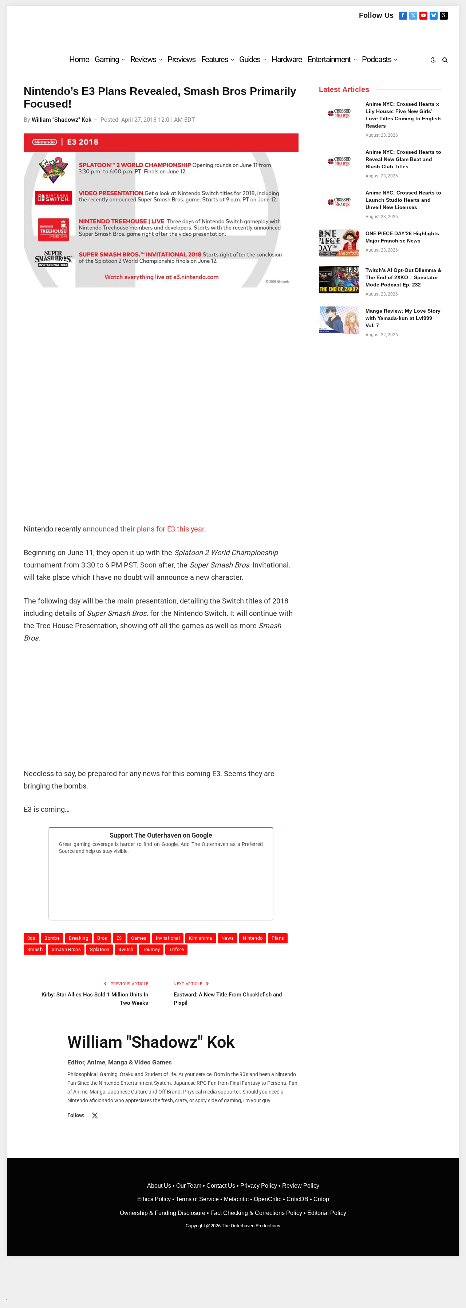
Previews (181, 59)
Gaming (107, 59)
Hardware (287, 59)
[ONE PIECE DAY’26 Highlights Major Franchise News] (339, 243)
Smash (35, 949)
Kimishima (200, 938)
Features (214, 59)
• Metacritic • (236, 1199)
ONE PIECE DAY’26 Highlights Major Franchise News (402, 237)
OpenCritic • (270, 1199)
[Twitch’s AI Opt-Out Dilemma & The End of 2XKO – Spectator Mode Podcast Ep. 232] (339, 279)
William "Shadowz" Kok (61, 119)
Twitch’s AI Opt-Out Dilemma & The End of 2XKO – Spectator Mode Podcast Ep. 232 (403, 277)
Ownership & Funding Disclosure (163, 1213)
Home (79, 59)
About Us (160, 1186)
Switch (125, 949)
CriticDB (297, 1199)
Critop (321, 1199)
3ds (31, 938)
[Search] (444, 59)
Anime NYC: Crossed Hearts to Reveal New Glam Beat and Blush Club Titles (403, 159)
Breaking (78, 938)
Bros (102, 938)
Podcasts (376, 59)
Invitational (168, 938)
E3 (119, 938)
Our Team (188, 1186)
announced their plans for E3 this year (143, 529)
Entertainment (329, 59)
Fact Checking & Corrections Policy (256, 1213)
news (227, 938)
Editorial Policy (326, 1213)
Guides (249, 59)
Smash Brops (66, 949)
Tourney (151, 949)
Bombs (52, 938)
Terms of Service (197, 1199)
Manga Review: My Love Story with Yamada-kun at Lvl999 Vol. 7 (403, 318)
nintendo (252, 938)
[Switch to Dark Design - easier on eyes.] (433, 60)
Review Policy (300, 1186)
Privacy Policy (258, 1186)
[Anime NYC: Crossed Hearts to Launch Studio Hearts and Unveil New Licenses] (339, 202)
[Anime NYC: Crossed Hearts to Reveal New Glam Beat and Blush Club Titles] (339, 161)
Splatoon (99, 949)
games (139, 938)
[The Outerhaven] (233, 34)
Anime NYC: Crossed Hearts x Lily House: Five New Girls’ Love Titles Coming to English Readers (403, 115)
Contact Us (220, 1186)
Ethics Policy (154, 1199)
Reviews (143, 59)
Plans (278, 938)
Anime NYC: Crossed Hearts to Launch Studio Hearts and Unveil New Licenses (403, 200)
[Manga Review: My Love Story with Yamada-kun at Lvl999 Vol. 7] (339, 320)
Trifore (176, 949)
